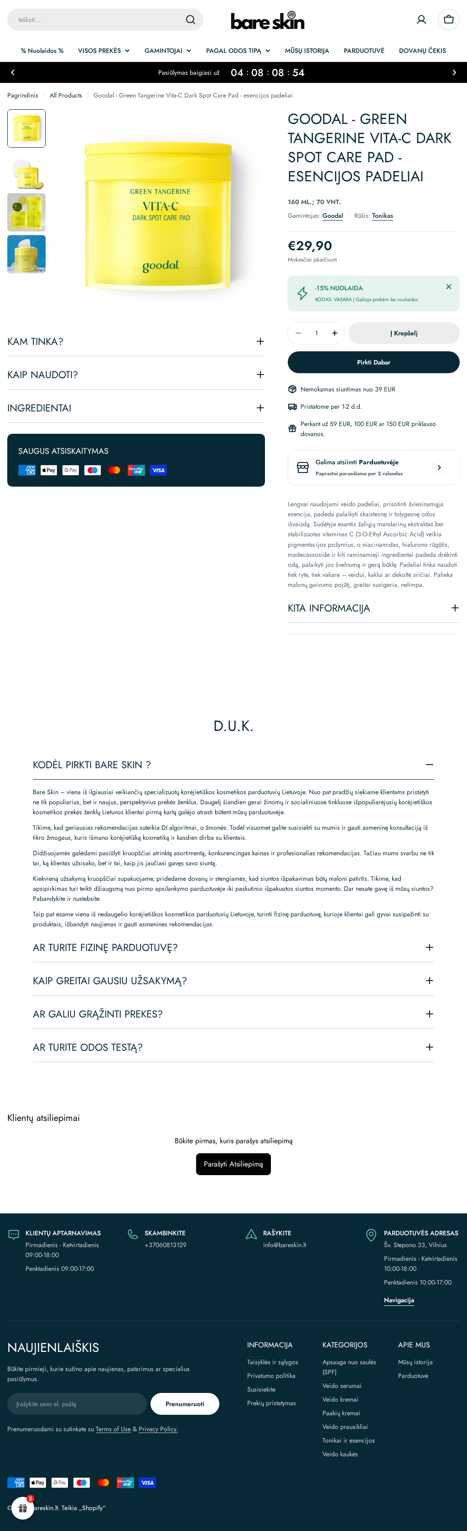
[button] (12, 72)
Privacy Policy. (158, 1428)
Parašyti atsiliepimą (233, 1164)
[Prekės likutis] (439, 467)
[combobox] (105, 20)
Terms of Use (113, 1428)
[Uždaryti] (448, 286)
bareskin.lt (44, 1507)
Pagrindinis (22, 95)
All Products (66, 95)
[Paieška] (190, 19)
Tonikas (382, 215)
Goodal (332, 215)
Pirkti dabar (373, 362)
